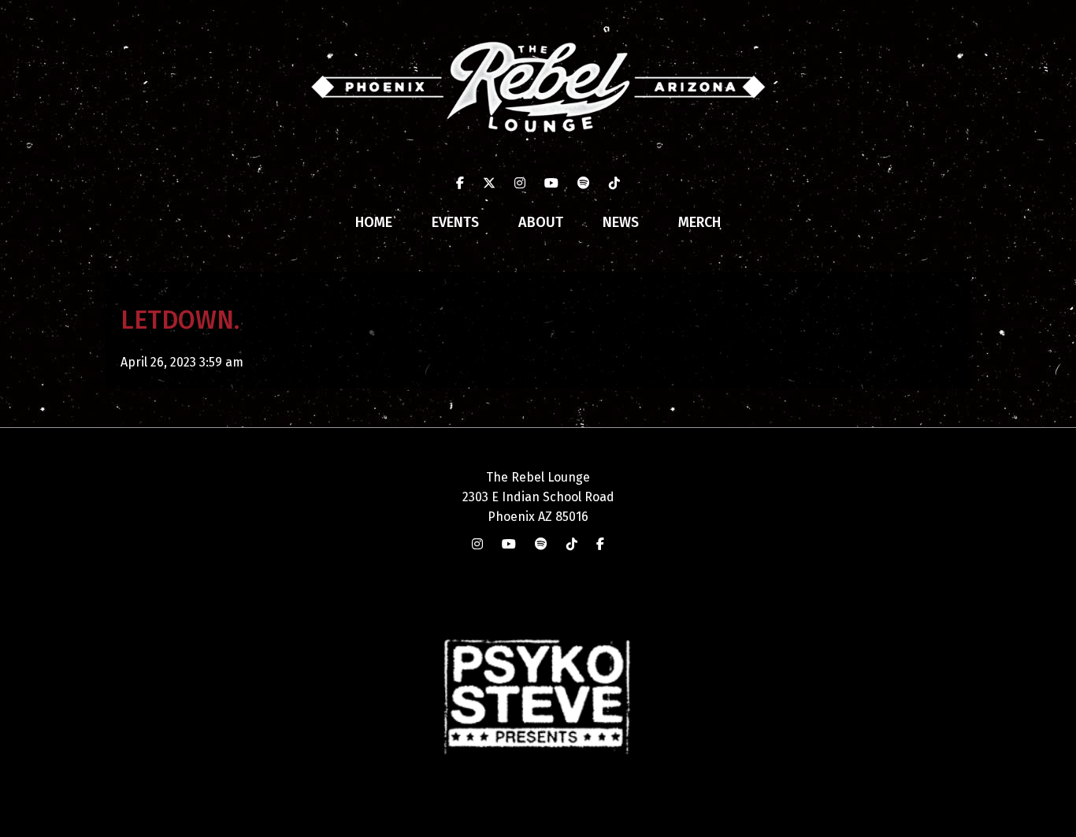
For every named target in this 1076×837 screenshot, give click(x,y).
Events (455, 222)
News (621, 222)
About (540, 222)
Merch (699, 222)
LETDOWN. (180, 320)
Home (373, 222)
